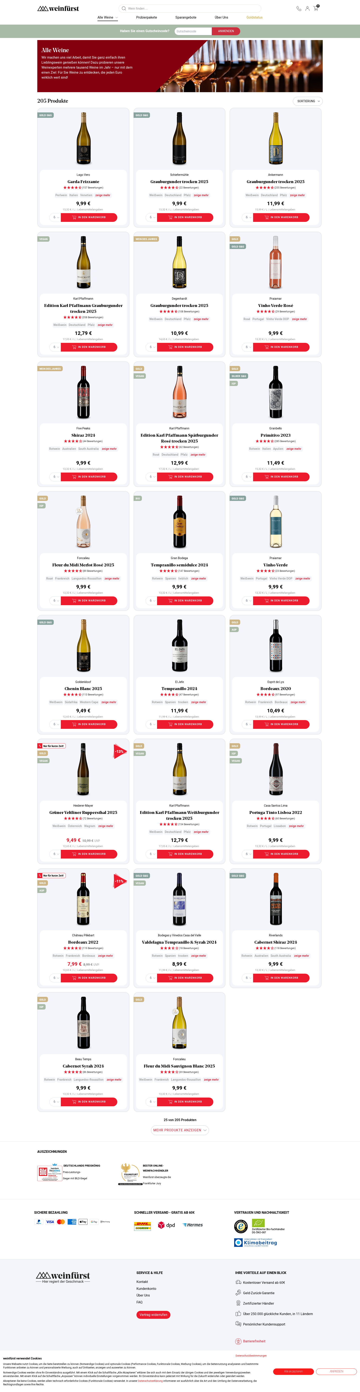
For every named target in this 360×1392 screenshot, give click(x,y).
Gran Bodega (179, 558)
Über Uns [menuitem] (221, 17)
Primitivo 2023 (276, 436)
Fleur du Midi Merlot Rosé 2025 (83, 565)
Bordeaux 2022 (83, 943)
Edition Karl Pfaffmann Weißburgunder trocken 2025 (179, 816)
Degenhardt (179, 299)
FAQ (139, 1302)
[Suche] (124, 8)
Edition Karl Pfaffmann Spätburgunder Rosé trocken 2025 (179, 439)
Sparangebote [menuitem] (185, 17)
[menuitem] (254, 18)
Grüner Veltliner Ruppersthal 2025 (83, 813)
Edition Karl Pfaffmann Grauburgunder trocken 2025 (83, 309)
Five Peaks (83, 428)
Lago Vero (83, 175)
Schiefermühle (179, 175)
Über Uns (143, 1295)
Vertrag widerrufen (153, 1314)
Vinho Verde (276, 565)
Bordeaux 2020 (275, 689)
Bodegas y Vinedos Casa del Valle (179, 935)
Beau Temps (83, 1059)
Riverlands (275, 935)
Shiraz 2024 (83, 436)
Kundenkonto (146, 1288)
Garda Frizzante (83, 182)
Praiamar (276, 299)
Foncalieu (83, 558)
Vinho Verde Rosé (275, 306)
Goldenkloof (83, 682)
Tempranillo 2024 (179, 689)
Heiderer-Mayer (83, 806)
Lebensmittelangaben (90, 209)
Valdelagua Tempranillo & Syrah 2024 (179, 943)
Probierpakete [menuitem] (146, 17)
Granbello (275, 428)
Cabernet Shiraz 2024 (275, 943)
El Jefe (179, 682)
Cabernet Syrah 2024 (83, 1066)
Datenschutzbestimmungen (251, 1356)
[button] (298, 8)
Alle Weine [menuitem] (105, 17)
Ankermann (275, 175)
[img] (83, 188)
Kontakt (142, 1281)
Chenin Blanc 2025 (83, 689)
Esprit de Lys (276, 682)
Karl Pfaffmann (83, 299)
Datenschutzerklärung (150, 1381)
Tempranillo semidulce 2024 (179, 565)
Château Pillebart (83, 935)
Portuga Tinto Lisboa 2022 (275, 813)
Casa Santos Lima (276, 806)
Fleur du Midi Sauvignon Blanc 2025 (179, 1066)
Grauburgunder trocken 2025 (179, 182)
